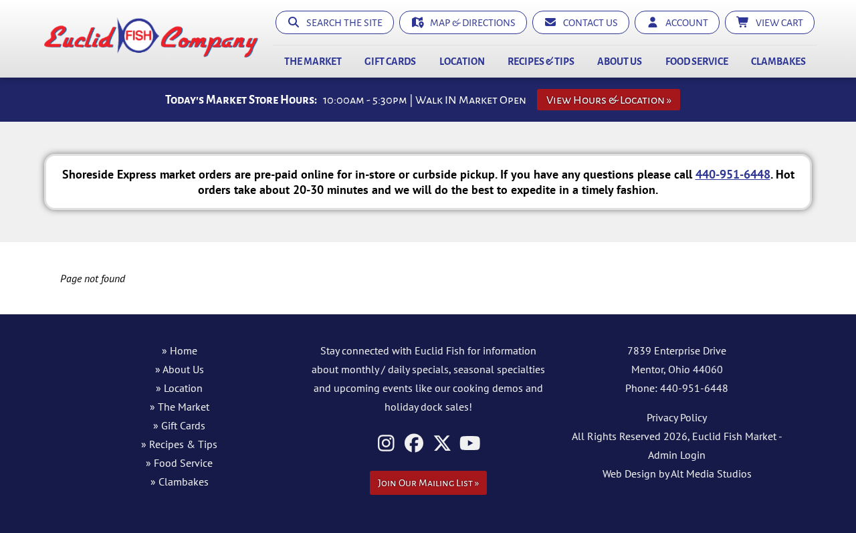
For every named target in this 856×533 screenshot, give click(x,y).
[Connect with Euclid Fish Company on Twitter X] (442, 443)
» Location (179, 388)
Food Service (696, 61)
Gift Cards (390, 61)
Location (462, 61)
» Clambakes (179, 481)
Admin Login (677, 454)
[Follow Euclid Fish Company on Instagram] (386, 443)
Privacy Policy (677, 417)
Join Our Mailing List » (428, 482)
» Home (179, 350)
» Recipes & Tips (179, 444)
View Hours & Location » (608, 100)
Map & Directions (470, 22)
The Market (313, 61)
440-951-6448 (733, 174)
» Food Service (179, 462)
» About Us (179, 369)
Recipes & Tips (541, 61)
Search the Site (341, 22)
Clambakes (778, 61)
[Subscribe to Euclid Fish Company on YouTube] (470, 443)
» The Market (179, 406)
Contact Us (587, 22)
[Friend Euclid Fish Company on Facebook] (414, 443)
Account (683, 22)
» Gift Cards (179, 425)
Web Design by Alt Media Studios (677, 473)
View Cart (776, 22)
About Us (619, 61)
